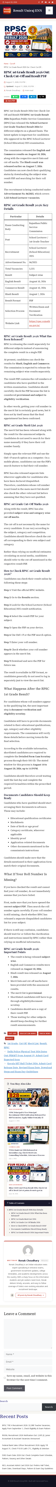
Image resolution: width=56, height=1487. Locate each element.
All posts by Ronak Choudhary (30, 1295)
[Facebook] (39, 2)
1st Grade (12, 1043)
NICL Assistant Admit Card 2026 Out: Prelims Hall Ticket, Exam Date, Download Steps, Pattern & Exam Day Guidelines (27, 1467)
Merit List (33, 1043)
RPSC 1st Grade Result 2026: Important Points (30, 1232)
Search (4, 1401)
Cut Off (23, 1043)
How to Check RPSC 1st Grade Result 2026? (28, 1226)
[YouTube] (46, 2)
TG (34, 96)
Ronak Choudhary (28, 1260)
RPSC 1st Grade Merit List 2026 (23, 1219)
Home (6, 64)
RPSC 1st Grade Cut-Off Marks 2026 (25, 1222)
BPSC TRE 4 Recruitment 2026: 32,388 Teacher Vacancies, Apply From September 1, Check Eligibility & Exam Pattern (26, 1427)
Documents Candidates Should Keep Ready (29, 1229)
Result (9, 1038)
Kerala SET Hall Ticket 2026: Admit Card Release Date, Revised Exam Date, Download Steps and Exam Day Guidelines (28, 1067)
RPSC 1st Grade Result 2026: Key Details (26, 1209)
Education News (28, 1033)
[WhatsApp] (52, 2)
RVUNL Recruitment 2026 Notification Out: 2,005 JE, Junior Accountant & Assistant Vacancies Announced (26, 1437)
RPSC (6, 1047)
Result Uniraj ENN (27, 10)
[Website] (12, 1295)
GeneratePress (42, 1481)
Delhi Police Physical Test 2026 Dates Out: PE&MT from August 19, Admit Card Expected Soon (26, 1055)
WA (16, 96)
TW (43, 96)
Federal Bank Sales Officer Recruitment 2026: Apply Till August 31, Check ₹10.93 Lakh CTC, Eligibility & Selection (25, 1447)
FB (25, 96)
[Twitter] (42, 2)
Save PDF (11, 101)
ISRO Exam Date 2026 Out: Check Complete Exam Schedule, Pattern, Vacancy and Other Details (27, 1457)
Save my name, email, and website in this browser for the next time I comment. (29, 1377)
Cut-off (12, 64)
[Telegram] (49, 2)
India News (45, 1033)
